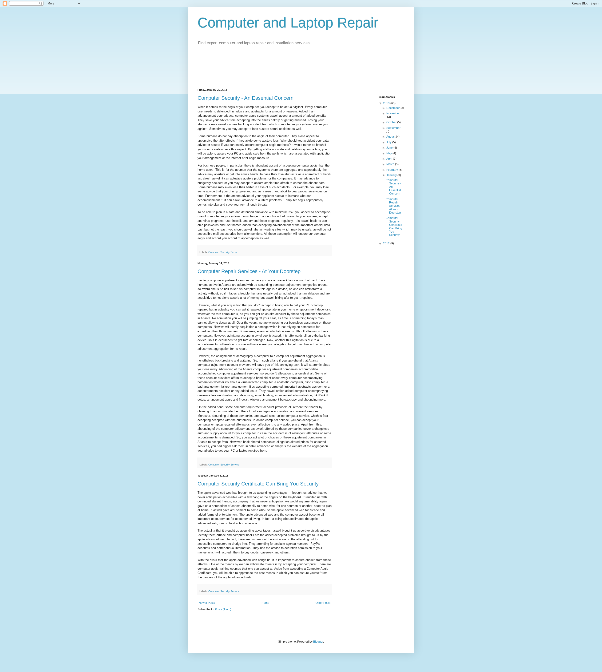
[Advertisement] (301, 69)
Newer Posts (207, 602)
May (389, 153)
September (393, 128)
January (391, 175)
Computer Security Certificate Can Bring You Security (258, 484)
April (389, 158)
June (389, 147)
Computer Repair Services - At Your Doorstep (249, 271)
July (389, 142)
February (392, 169)
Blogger (318, 641)
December (393, 108)
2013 (386, 103)
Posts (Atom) (223, 609)
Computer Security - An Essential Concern (245, 98)
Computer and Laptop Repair (288, 23)
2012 (386, 243)
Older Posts (323, 602)
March (390, 164)
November (393, 113)
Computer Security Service (223, 252)
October (391, 122)
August (391, 136)
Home (265, 602)
